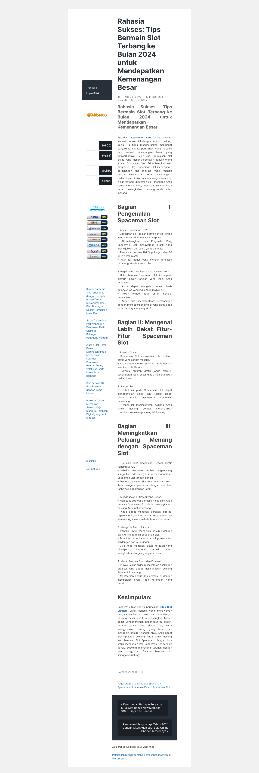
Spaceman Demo (141, 687)
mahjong (91, 460)
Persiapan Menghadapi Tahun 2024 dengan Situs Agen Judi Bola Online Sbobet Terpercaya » (145, 728)
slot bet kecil (93, 468)
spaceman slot (141, 137)
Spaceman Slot (161, 687)
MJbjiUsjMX (154, 97)
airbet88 (107, 181)
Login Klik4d (93, 93)
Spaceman (124, 687)
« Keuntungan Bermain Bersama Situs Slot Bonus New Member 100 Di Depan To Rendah (141, 708)
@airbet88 (109, 170)
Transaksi (91, 87)
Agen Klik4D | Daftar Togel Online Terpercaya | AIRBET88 (104, 47)
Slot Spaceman (152, 683)
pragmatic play (133, 683)
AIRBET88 (137, 671)
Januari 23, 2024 (130, 97)
